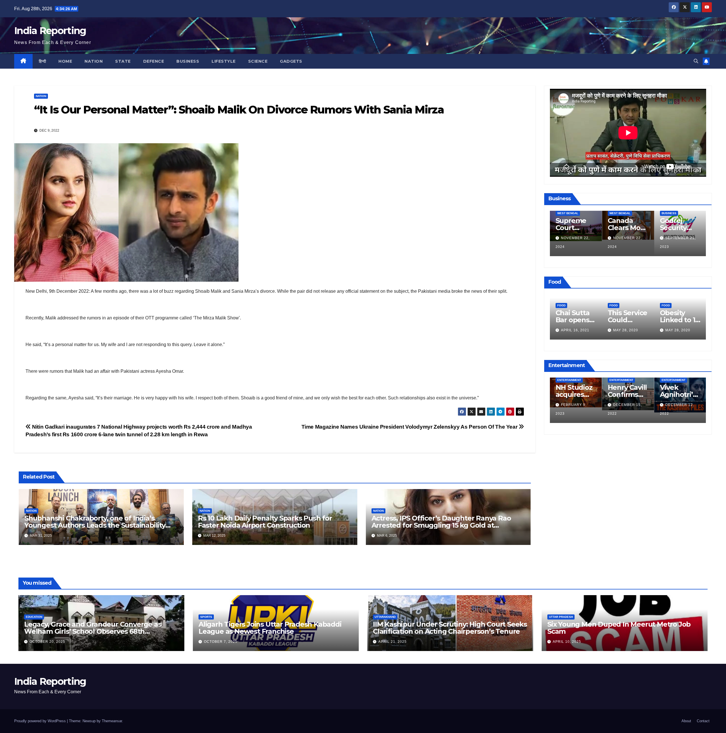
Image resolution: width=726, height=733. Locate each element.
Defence (153, 61)
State (123, 61)
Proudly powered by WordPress (40, 721)
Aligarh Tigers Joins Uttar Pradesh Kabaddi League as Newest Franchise (270, 627)
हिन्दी (42, 61)
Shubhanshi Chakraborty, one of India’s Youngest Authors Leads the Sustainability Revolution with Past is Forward (94, 525)
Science (258, 61)
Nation (94, 61)
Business (187, 61)
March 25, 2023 (628, 414)
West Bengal (567, 213)
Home (65, 61)
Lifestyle (224, 61)
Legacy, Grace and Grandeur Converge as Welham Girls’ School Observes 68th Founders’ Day (92, 631)
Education (34, 616)
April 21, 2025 (392, 642)
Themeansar (112, 721)
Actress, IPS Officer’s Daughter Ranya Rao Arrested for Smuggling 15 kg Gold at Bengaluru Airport (441, 525)
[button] (696, 61)
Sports (206, 616)
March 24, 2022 (628, 330)
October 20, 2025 (47, 642)
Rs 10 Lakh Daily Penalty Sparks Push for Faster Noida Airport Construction (265, 521)
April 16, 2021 (679, 330)
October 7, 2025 (220, 642)
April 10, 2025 (567, 642)
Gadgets (291, 61)
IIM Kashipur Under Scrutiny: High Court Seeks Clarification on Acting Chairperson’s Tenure (450, 627)
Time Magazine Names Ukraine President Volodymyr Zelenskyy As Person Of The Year (410, 427)
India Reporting (50, 31)
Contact (703, 721)
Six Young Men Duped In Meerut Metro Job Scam (619, 627)
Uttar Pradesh (561, 616)
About (686, 721)
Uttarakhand (385, 616)
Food (561, 296)
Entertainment (569, 380)
